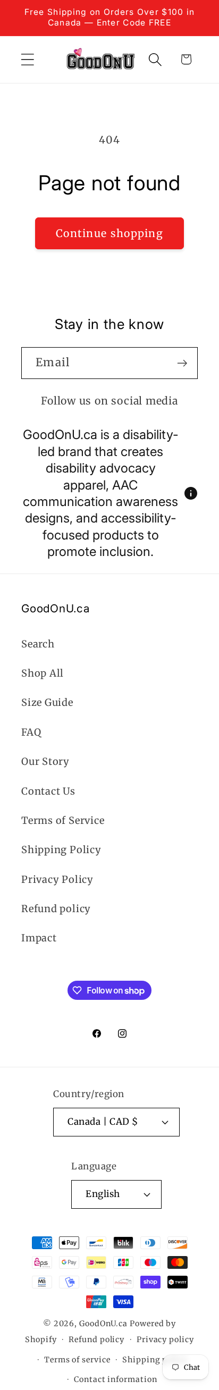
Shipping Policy (61, 850)
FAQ (31, 732)
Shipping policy (154, 1359)
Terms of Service (62, 820)
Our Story (45, 761)
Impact (39, 938)
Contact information (115, 1379)
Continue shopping (109, 233)
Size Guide (47, 702)
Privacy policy (165, 1339)
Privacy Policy (57, 879)
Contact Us (48, 791)
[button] (27, 59)
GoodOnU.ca (103, 1323)
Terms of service (77, 1359)
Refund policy (56, 909)
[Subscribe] (182, 363)
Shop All (42, 673)
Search (38, 644)
